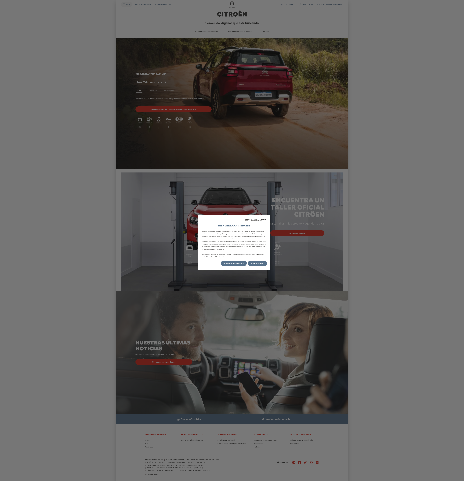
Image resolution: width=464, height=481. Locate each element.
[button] (256, 220)
